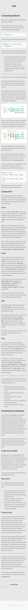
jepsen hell (14, 415)
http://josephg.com (5, 586)
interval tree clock (18, 160)
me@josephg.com (5, 576)
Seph (13, 604)
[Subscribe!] (14, 601)
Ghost (19, 606)
